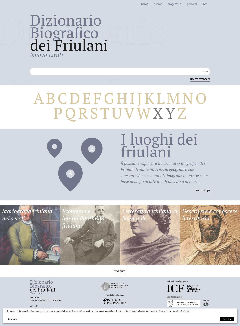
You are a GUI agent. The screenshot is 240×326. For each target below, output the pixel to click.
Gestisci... (13, 319)
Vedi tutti (120, 271)
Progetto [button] (173, 4)
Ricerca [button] (158, 4)
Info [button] (204, 4)
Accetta (227, 319)
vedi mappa (203, 190)
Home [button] (144, 4)
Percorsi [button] (192, 4)
